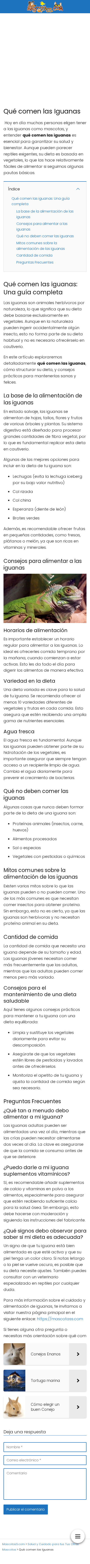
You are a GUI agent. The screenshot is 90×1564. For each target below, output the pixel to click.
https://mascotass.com (60, 1319)
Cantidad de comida (34, 255)
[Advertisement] (45, 60)
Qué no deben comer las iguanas (45, 236)
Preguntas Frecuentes (35, 262)
